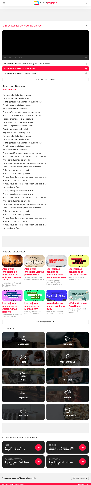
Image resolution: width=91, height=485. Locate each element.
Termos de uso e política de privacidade (19, 478)
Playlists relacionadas (13, 251)
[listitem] (45, 63)
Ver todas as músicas (45, 79)
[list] (45, 68)
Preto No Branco (10, 89)
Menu (4, 3)
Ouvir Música (45, 3)
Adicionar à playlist (86, 64)
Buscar (87, 3)
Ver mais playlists (43, 322)
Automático (80, 478)
